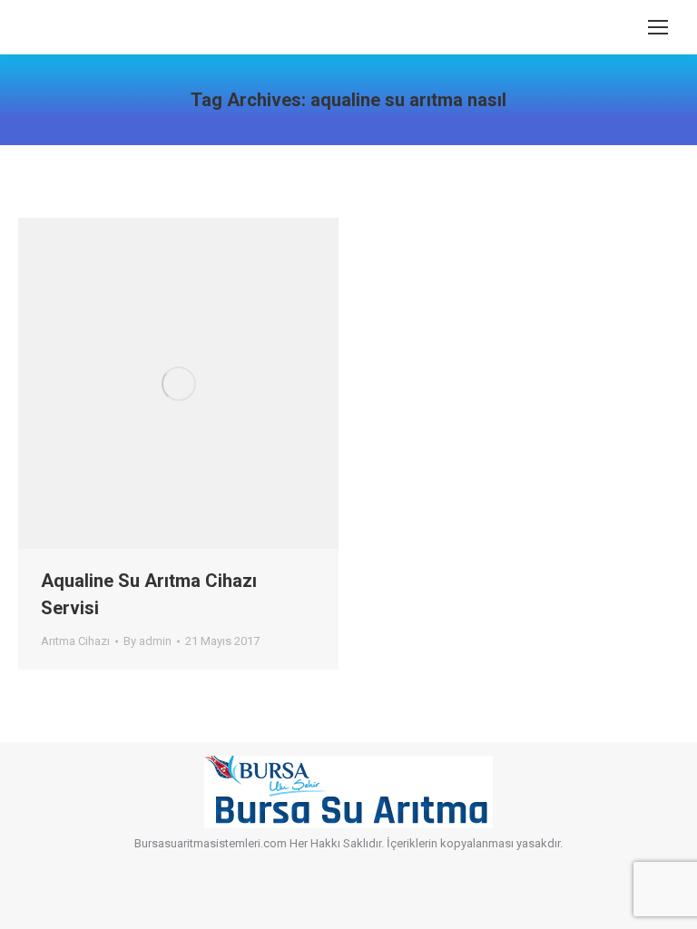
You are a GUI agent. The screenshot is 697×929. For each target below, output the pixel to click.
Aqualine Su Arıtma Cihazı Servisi (149, 594)
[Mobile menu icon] (658, 27)
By (147, 641)
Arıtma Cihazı (75, 641)
